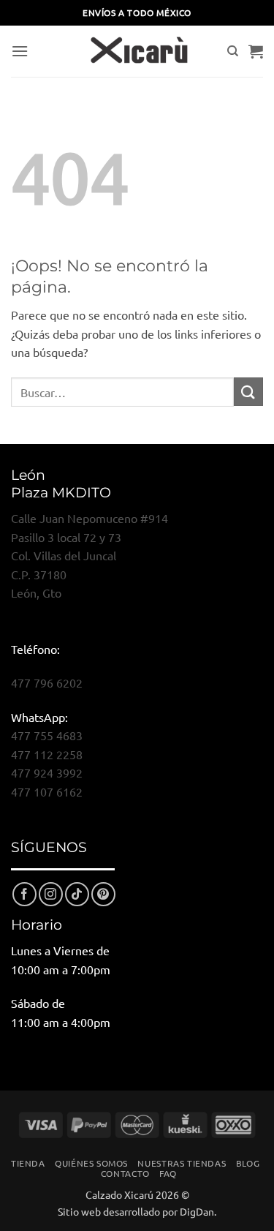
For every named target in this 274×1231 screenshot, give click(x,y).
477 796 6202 (47, 682)
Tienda (28, 1163)
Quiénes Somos (91, 1163)
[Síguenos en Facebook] (24, 894)
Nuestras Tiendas (181, 1163)
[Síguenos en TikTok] (77, 894)
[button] (19, 51)
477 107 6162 (47, 791)
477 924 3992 (47, 772)
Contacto (125, 1173)
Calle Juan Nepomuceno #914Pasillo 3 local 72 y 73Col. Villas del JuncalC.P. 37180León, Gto (89, 555)
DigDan (197, 1211)
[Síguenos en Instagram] (51, 894)
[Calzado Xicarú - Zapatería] (137, 51)
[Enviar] (248, 391)
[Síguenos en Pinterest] (103, 894)
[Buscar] (232, 51)
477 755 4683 (47, 735)
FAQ (168, 1173)
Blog (247, 1163)
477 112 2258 (47, 754)
